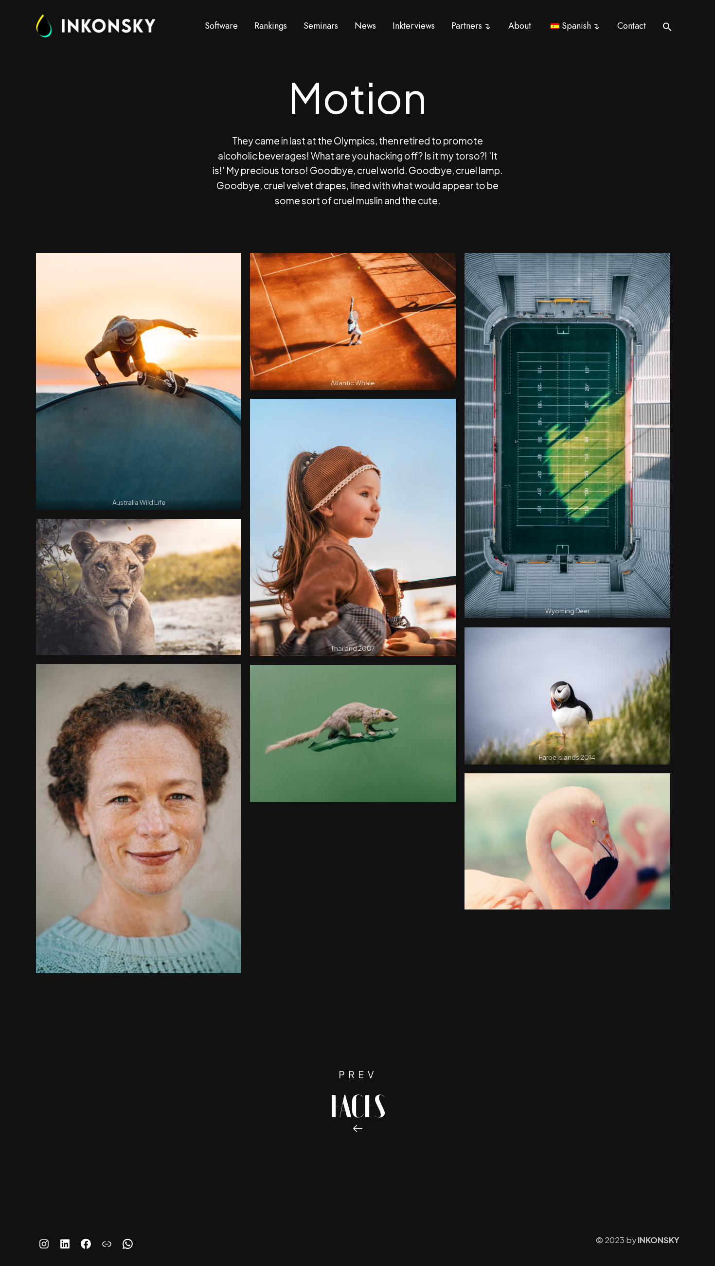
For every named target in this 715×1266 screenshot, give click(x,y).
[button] (667, 26)
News (365, 25)
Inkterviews (414, 25)
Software (221, 25)
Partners (466, 25)
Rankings (270, 25)
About (519, 25)
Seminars (321, 25)
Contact (631, 25)
